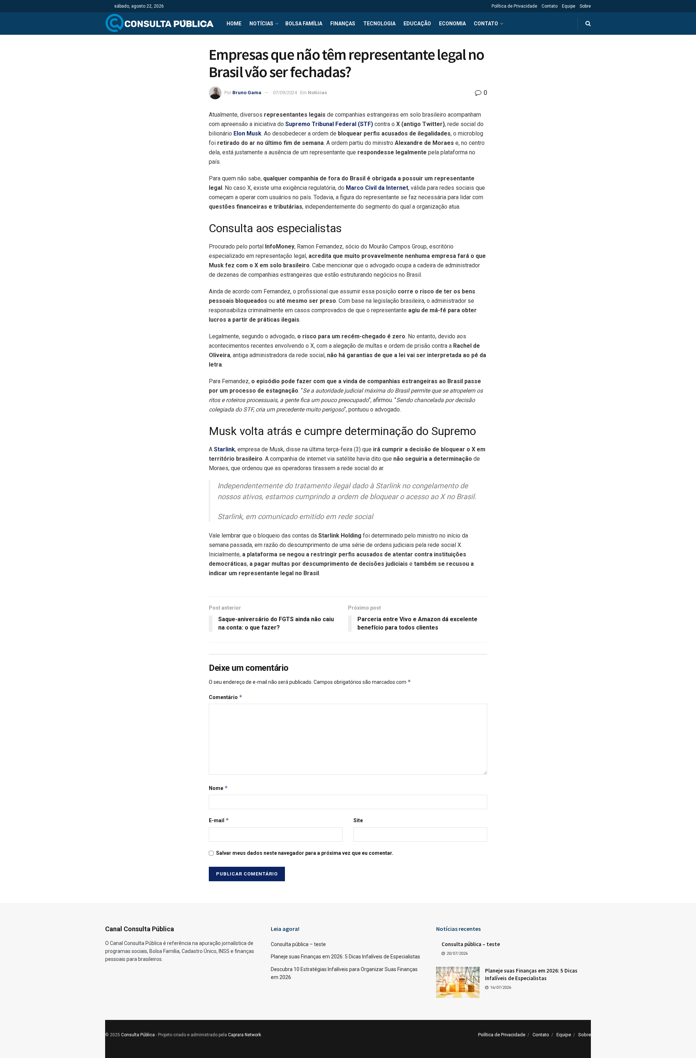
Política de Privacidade (514, 6)
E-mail (219, 820)
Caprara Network (244, 1034)
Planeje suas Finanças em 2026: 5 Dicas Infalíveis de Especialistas (345, 956)
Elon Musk (247, 133)
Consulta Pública (138, 1034)
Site (358, 820)
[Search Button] (588, 23)
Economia (452, 23)
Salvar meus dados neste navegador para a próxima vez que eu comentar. (304, 853)
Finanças (342, 23)
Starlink (224, 449)
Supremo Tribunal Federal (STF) (329, 124)
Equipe (568, 6)
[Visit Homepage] (159, 23)
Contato (550, 6)
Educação (417, 23)
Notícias (261, 23)
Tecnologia (379, 23)
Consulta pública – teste (298, 944)
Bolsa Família (303, 23)
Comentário (226, 697)
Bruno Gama (246, 92)
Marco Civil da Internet (377, 187)
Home (234, 23)
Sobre (585, 6)
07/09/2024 (285, 92)
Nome (218, 788)
